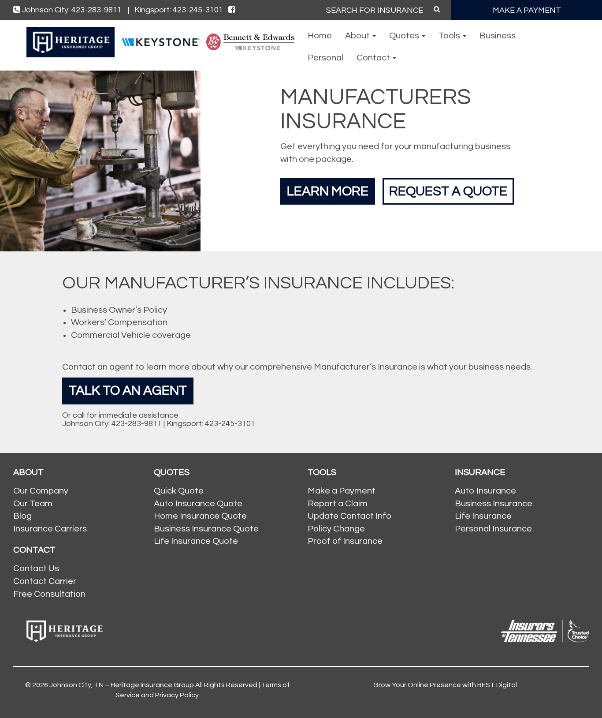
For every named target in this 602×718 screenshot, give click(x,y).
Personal (325, 57)
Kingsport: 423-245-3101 (178, 10)
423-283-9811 (136, 423)
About (358, 35)
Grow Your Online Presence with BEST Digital (445, 684)
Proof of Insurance (345, 541)
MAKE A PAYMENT (527, 10)
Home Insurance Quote (200, 516)
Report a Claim (338, 503)
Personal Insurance (493, 528)
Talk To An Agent (128, 390)
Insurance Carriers (50, 528)
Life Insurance (483, 516)
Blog (22, 516)
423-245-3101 (230, 423)
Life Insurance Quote (196, 541)
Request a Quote (448, 191)
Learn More (327, 191)
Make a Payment (341, 490)
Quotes (405, 35)
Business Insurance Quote (206, 528)
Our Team (32, 503)
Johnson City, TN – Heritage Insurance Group (121, 684)
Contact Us (36, 568)
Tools (450, 35)
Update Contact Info (349, 516)
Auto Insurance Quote (198, 503)
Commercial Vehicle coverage (131, 335)
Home (320, 35)
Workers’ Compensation (119, 322)
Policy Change (336, 528)
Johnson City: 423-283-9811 (75, 10)
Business (497, 35)
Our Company (40, 490)
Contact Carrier (44, 581)
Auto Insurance (485, 490)
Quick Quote (179, 490)
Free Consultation (49, 594)
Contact (374, 57)
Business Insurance (493, 503)
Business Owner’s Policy (119, 310)
